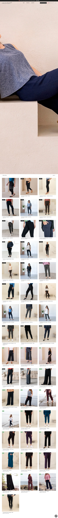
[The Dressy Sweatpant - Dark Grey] (29, 207)
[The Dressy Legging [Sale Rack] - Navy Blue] (47, 228)
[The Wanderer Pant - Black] (29, 249)
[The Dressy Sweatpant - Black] (29, 186)
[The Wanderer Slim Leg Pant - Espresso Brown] (47, 291)
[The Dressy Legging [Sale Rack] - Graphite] (29, 228)
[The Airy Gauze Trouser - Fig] (29, 482)
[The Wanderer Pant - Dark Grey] (29, 270)
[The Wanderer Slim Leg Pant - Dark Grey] (29, 312)
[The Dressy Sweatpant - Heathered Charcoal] (47, 186)
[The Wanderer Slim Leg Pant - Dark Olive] (47, 312)
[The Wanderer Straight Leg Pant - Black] (10, 376)
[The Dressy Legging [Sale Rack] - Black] (10, 249)
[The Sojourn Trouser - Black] (47, 440)
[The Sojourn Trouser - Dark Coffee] (29, 461)
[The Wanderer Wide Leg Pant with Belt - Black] (47, 376)
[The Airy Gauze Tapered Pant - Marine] (10, 419)
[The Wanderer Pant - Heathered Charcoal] (47, 249)
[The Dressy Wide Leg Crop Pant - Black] (10, 355)
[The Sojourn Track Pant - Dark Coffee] (10, 440)
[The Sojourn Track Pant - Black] (29, 419)
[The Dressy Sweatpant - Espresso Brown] (47, 207)
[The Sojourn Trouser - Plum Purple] (47, 461)
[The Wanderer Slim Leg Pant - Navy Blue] (10, 312)
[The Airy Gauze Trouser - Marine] (47, 482)
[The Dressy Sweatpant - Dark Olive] (10, 228)
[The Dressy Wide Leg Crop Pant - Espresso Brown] (47, 355)
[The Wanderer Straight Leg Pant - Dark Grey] (29, 376)
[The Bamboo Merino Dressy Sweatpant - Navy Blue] (47, 333)
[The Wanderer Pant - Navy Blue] (10, 291)
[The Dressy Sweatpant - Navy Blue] (10, 207)
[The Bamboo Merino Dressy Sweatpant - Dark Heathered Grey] (10, 333)
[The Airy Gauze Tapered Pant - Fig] (47, 397)
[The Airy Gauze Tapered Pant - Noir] (29, 397)
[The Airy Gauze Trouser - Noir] (10, 482)
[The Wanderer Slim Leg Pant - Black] (29, 291)
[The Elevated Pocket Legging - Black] (10, 503)
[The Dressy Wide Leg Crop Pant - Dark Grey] (29, 355)
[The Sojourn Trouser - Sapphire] (10, 461)
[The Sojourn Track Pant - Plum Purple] (29, 440)
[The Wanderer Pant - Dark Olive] (47, 270)
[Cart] (55, 3)
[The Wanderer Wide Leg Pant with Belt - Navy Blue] (10, 397)
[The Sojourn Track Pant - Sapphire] (47, 419)
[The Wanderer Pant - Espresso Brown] (10, 270)
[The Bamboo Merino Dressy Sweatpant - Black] (29, 333)
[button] (24, 3)
